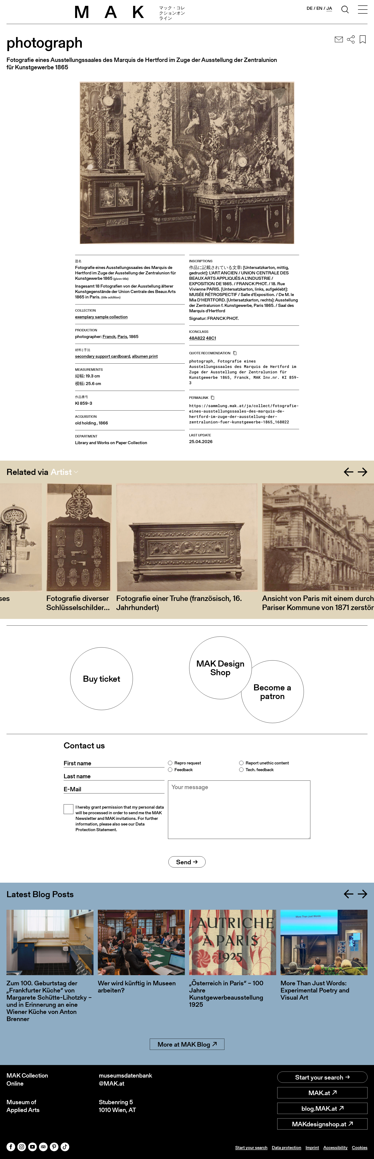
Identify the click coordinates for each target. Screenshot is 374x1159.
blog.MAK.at (319, 1108)
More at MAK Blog (184, 1044)
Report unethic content (267, 763)
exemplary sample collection (101, 317)
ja (329, 8)
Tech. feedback (260, 769)
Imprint (312, 1147)
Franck (109, 336)
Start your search (319, 1077)
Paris (122, 336)
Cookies (360, 1147)
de (310, 8)
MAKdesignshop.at (319, 1123)
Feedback (183, 769)
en (319, 8)
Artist (61, 472)
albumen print (145, 356)
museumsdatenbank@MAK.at (125, 1079)
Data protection (286, 1147)
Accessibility (335, 1147)
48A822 (197, 338)
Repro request (187, 763)
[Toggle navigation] (363, 10)
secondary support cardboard (102, 356)
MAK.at (319, 1092)
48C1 (211, 338)
